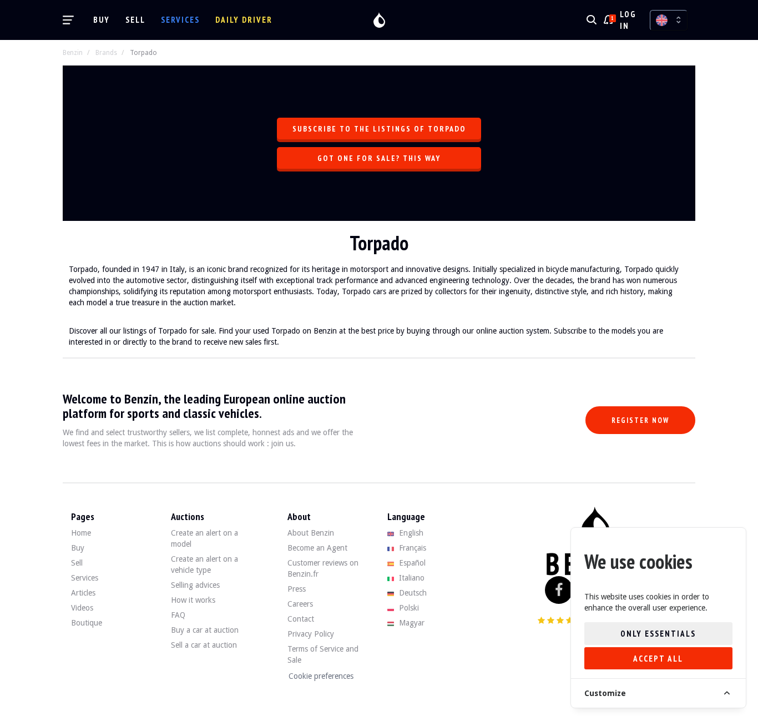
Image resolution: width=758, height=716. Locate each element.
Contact (300, 618)
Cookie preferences (321, 676)
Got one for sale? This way (379, 158)
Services (180, 19)
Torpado (143, 53)
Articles (83, 592)
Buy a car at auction (205, 630)
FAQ (178, 615)
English (410, 532)
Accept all (658, 658)
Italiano (411, 577)
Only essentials (658, 633)
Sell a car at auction (204, 645)
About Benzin (310, 532)
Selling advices (195, 585)
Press (296, 588)
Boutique (86, 622)
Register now (640, 420)
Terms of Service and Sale (322, 654)
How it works (193, 600)
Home (81, 532)
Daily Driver (243, 19)
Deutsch (412, 592)
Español (411, 562)
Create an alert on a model (204, 538)
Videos (82, 607)
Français (411, 547)
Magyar (411, 622)
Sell (135, 19)
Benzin (73, 53)
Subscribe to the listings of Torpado (379, 129)
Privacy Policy (310, 633)
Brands (106, 53)
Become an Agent (317, 547)
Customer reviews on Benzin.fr (322, 568)
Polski (408, 607)
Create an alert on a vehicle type (204, 564)
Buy (101, 19)
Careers (300, 603)
